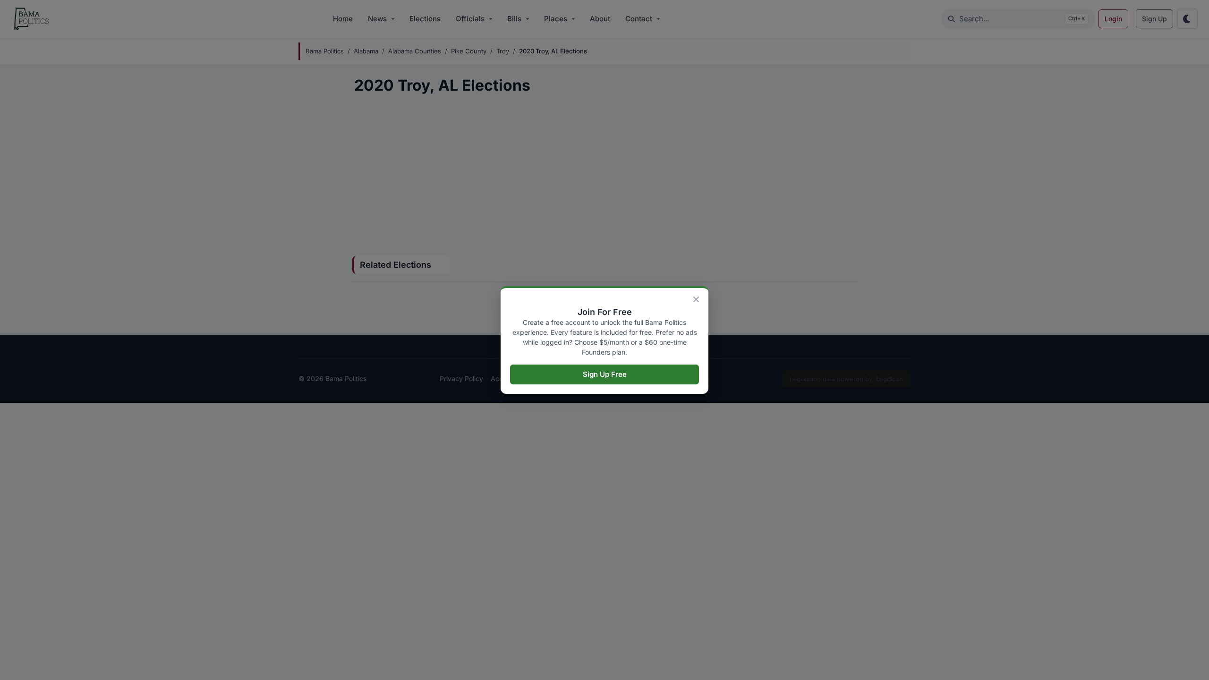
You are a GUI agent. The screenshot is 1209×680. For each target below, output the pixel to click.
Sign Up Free (605, 374)
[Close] (696, 299)
